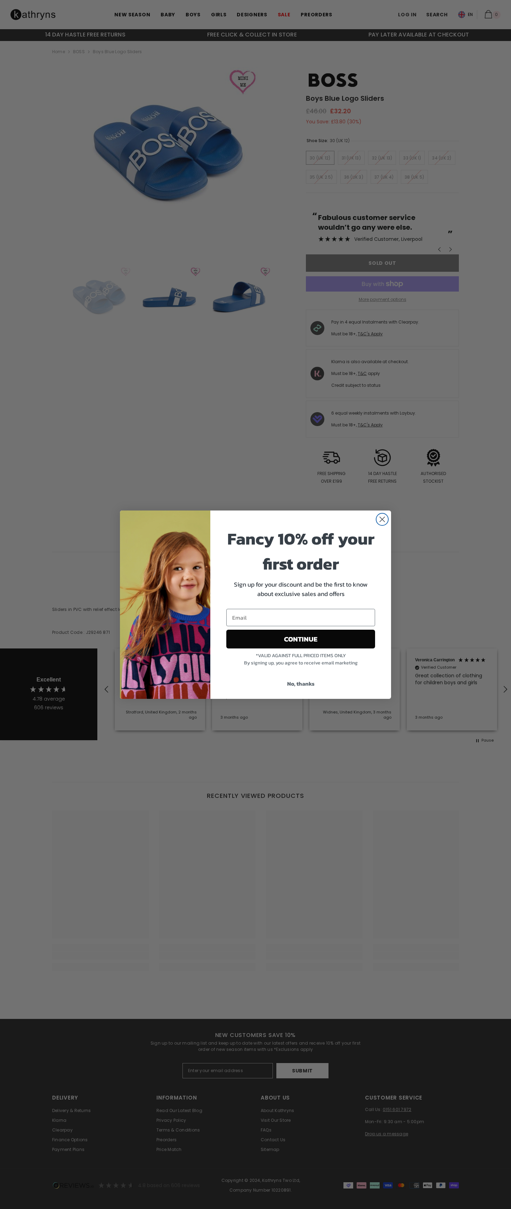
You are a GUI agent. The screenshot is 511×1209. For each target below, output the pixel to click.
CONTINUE (300, 639)
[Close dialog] (382, 519)
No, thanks (301, 683)
